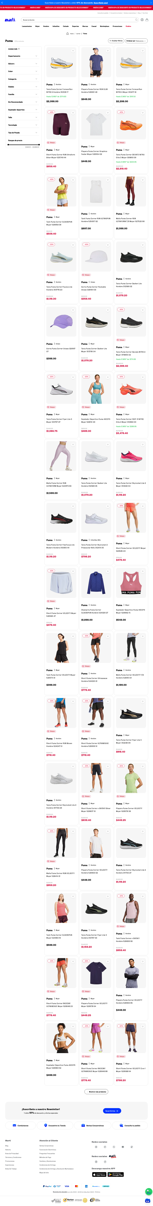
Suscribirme (110, 1111)
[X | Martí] (113, 1147)
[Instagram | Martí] (96, 1147)
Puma (85, 33)
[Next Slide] (151, 2)
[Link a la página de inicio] (70, 33)
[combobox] (80, 19)
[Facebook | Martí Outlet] (105, 1162)
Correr (78, 33)
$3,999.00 (35, 147)
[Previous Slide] (2, 2)
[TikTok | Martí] (131, 1147)
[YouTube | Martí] (122, 1147)
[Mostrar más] (96, 1091)
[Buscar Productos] (136, 19)
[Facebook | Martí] (105, 1147)
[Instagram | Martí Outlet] (96, 1162)
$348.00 (28, 147)
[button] (23, 56)
